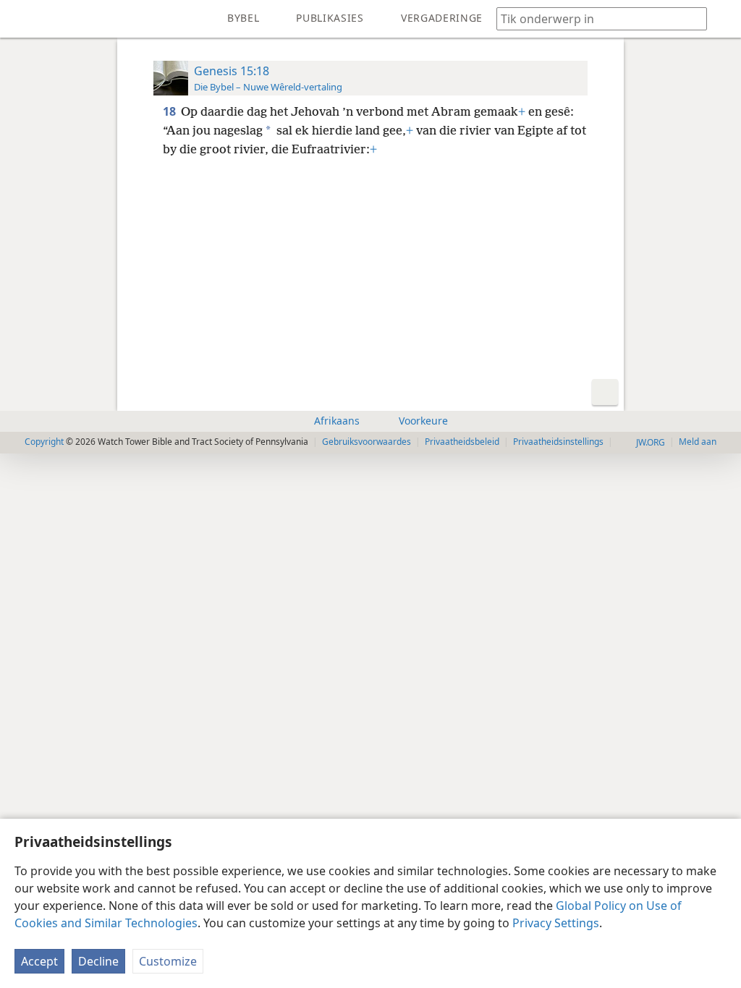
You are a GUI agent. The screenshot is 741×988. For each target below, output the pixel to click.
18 (170, 111)
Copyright (44, 441)
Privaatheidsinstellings (558, 441)
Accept (39, 961)
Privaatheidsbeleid (462, 441)
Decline (98, 961)
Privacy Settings (555, 923)
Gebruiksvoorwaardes (366, 441)
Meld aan (697, 441)
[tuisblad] (22, 19)
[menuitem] (22, 19)
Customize (168, 961)
